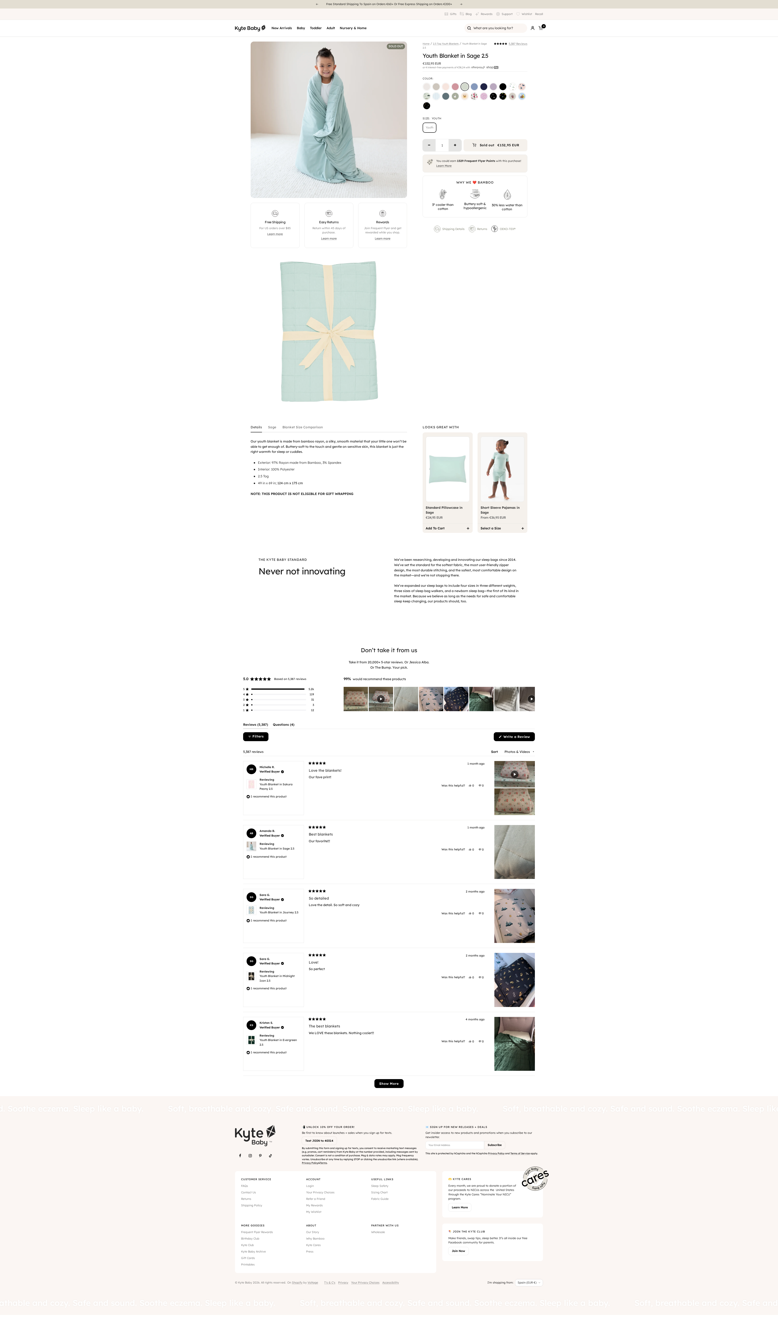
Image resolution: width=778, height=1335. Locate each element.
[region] (439, 699)
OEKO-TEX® (508, 229)
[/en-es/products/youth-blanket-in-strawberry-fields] (474, 96)
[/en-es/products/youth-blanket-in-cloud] (427, 87)
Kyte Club (247, 1245)
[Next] (461, 4)
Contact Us (248, 1192)
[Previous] (317, 4)
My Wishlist (313, 1212)
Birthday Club (250, 1238)
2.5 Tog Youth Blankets (446, 43)
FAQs (244, 1186)
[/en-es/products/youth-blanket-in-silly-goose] (455, 96)
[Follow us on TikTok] (270, 1156)
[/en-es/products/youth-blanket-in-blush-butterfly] (522, 87)
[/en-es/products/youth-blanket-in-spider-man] (512, 96)
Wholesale (378, 1232)
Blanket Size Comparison (302, 427)
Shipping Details (453, 229)
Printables (248, 1264)
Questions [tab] (283, 725)
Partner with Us (385, 1225)
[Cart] (540, 28)
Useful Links (382, 1179)
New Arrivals (281, 28)
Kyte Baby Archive (253, 1251)
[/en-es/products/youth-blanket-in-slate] (474, 87)
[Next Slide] (531, 699)
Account (313, 1179)
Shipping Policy (251, 1205)
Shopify (297, 1282)
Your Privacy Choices (320, 1192)
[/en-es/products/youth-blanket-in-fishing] (427, 96)
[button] (510, 44)
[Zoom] (400, 191)
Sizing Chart (379, 1192)
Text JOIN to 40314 (319, 1141)
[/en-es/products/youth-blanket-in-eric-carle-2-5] (512, 87)
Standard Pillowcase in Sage (444, 510)
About (311, 1225)
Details (256, 427)
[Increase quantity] (455, 145)
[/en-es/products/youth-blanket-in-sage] (465, 87)
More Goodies (253, 1225)
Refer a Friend (315, 1199)
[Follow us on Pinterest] (260, 1156)
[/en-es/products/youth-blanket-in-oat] (436, 87)
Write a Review (518, 737)
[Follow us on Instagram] (250, 1156)
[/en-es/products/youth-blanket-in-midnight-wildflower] (427, 106)
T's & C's (329, 1282)
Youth (429, 127)
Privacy (343, 1282)
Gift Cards (248, 1258)
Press (309, 1251)
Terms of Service (520, 1153)
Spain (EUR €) (527, 1282)
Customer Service (256, 1179)
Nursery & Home (353, 28)
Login (310, 1186)
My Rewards (314, 1205)
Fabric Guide (380, 1199)
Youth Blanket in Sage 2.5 (277, 848)
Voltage (313, 1282)
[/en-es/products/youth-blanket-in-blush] (446, 87)
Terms (323, 1162)
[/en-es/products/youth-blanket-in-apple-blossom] (455, 87)
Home (426, 43)
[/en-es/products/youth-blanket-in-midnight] (503, 87)
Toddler (316, 28)
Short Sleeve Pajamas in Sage (500, 510)
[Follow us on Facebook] (240, 1156)
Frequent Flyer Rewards (257, 1232)
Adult (331, 28)
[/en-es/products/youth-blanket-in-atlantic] (446, 96)
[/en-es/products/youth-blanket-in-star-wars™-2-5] (493, 96)
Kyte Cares (313, 1245)
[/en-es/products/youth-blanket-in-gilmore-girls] (465, 96)
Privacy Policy (310, 1162)
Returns (482, 229)
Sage (272, 427)
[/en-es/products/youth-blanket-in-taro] (493, 87)
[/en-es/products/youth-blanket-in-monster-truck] (503, 96)
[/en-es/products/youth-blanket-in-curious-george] (522, 96)
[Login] (532, 28)
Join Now (458, 1251)
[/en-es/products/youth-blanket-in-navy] (484, 87)
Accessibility (390, 1282)
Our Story (312, 1232)
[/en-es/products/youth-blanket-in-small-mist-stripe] (436, 96)
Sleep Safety (379, 1186)
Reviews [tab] (255, 725)
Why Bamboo (315, 1238)
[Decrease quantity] (429, 145)
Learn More (444, 166)
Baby (301, 28)
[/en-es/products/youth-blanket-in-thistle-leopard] (484, 96)
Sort (495, 752)
